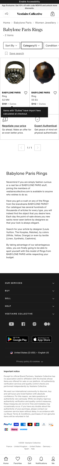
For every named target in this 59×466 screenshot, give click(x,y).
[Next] (37, 148)
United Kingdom (20, 446)
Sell (8, 298)
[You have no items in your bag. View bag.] (52, 14)
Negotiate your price (14, 126)
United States (35, 446)
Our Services (13, 283)
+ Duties (12, 103)
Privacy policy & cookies (28, 361)
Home (6, 22)
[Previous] (21, 148)
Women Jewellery (45, 22)
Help (8, 306)
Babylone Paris (22, 22)
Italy (33, 449)
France (9, 446)
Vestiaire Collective (19, 314)
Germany (47, 446)
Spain (26, 449)
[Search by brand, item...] (6, 14)
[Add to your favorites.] (26, 93)
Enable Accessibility (29, 1)
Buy (7, 290)
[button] (52, 14)
